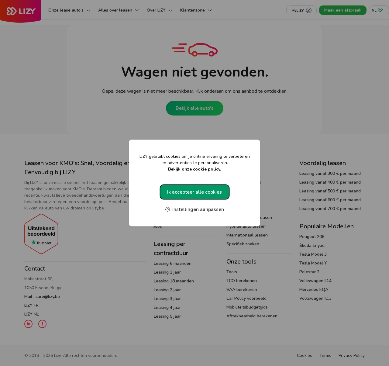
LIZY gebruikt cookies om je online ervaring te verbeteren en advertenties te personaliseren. (194, 163)
